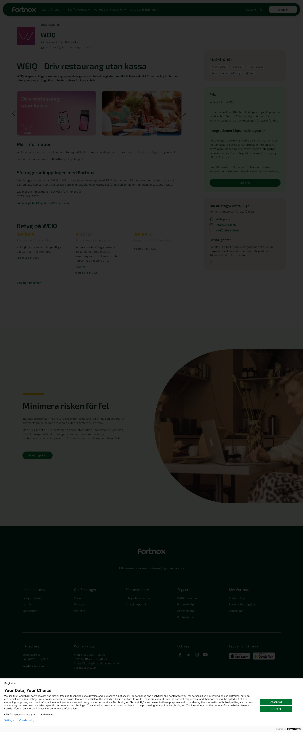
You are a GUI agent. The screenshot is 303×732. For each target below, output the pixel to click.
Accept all (276, 701)
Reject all (276, 708)
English (9, 683)
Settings (9, 720)
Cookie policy (27, 720)
